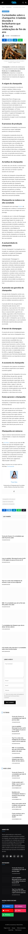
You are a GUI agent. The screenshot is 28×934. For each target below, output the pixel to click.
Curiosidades (9, 7)
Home (3, 7)
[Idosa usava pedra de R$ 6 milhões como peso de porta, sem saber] (6, 806)
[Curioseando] (14, 2)
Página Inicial (7, 928)
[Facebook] (14, 491)
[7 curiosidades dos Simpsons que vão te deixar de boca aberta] (14, 616)
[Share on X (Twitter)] (9, 40)
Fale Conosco (18, 930)
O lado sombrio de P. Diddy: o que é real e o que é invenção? (18, 783)
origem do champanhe (8, 501)
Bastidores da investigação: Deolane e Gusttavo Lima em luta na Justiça (18, 794)
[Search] (25, 2)
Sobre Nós (10, 930)
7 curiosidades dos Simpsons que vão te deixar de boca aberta (13, 626)
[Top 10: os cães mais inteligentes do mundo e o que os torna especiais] (14, 572)
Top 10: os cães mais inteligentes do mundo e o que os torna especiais (12, 581)
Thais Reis (7, 35)
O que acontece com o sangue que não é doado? (18, 815)
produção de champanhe (8, 504)
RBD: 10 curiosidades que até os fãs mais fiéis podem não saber (13, 603)
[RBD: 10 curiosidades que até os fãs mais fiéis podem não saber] (14, 594)
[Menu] (2, 2)
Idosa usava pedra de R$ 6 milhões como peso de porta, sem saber (19, 805)
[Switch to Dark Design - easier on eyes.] (23, 2)
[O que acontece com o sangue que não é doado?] (6, 815)
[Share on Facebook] (4, 40)
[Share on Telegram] (15, 40)
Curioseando (10, 466)
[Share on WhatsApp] (20, 40)
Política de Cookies (21, 928)
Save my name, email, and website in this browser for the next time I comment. (14, 696)
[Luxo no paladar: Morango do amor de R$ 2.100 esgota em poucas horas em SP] (14, 549)
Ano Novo (6, 442)
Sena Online (20, 924)
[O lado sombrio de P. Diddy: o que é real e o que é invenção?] (6, 784)
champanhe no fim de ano (9, 499)
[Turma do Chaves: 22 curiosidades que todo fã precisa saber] (14, 527)
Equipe (13, 928)
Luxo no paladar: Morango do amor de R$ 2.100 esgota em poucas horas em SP (14, 559)
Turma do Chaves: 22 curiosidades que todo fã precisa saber (13, 536)
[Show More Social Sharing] (24, 40)
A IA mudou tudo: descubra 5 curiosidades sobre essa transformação (14, 648)
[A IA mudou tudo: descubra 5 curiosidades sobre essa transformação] (14, 638)
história (20, 206)
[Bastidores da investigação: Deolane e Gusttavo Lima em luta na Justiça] (6, 794)
